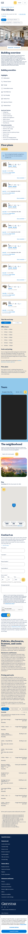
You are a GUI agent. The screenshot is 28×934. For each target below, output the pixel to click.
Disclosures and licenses (7, 878)
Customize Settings (14, 927)
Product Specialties (5, 874)
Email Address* (4, 568)
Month (2, 577)
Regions (3, 871)
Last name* (3, 554)
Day (8, 577)
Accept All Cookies (14, 931)
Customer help (4, 846)
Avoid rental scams (5, 844)
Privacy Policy (23, 924)
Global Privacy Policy (9, 603)
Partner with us (5, 863)
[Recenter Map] (3, 489)
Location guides (4, 854)
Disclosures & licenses (6, 886)
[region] (14, 924)
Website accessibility (6, 894)
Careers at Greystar (5, 869)
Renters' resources (5, 851)
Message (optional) (5, 585)
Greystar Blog (4, 859)
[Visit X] (7, 907)
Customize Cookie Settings (7, 897)
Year (15, 577)
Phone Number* (4, 561)
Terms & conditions (5, 884)
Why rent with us (5, 857)
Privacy (3, 881)
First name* (3, 547)
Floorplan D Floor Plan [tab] (7, 392)
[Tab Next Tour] (25, 392)
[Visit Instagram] (2, 907)
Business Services (5, 866)
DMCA (2, 891)
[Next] (26, 712)
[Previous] (22, 712)
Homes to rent (4, 841)
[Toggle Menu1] (25, 3)
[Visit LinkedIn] (4, 907)
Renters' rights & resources (7, 889)
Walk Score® (20, 525)
